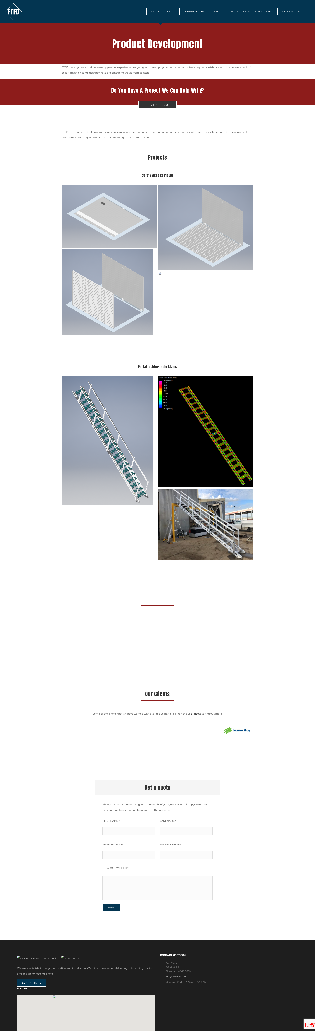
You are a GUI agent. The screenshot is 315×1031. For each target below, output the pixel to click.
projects (196, 713)
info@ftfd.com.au (176, 976)
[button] (86, 1016)
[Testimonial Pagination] (156, 653)
